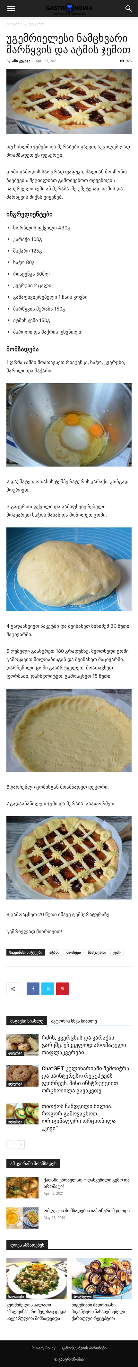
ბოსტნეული (82, 1296)
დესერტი (37, 24)
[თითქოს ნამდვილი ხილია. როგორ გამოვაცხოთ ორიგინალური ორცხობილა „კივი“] (22, 1114)
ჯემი (117, 952)
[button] (11, 8)
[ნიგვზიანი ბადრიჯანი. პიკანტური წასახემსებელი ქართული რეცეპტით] (102, 1278)
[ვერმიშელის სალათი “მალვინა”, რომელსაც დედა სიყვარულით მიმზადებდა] (36, 1278)
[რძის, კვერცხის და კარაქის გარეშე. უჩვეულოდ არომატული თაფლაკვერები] (22, 1045)
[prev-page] (10, 1144)
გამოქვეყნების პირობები (84, 1348)
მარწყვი (73, 952)
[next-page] (21, 1144)
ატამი (54, 952)
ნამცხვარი (97, 952)
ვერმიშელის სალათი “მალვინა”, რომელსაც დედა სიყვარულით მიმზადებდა (36, 1311)
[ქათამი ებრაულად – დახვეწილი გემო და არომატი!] (22, 1188)
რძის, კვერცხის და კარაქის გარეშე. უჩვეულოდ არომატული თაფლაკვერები (84, 1045)
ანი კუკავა (21, 60)
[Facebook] (33, 988)
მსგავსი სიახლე (26, 1020)
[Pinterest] (62, 988)
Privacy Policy (43, 1348)
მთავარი (14, 24)
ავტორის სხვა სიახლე (74, 1020)
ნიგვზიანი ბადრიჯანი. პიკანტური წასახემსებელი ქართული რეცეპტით (99, 1311)
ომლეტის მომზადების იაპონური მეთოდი (87, 1210)
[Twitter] (47, 988)
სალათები (16, 1296)
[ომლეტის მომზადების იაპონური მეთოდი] (22, 1218)
